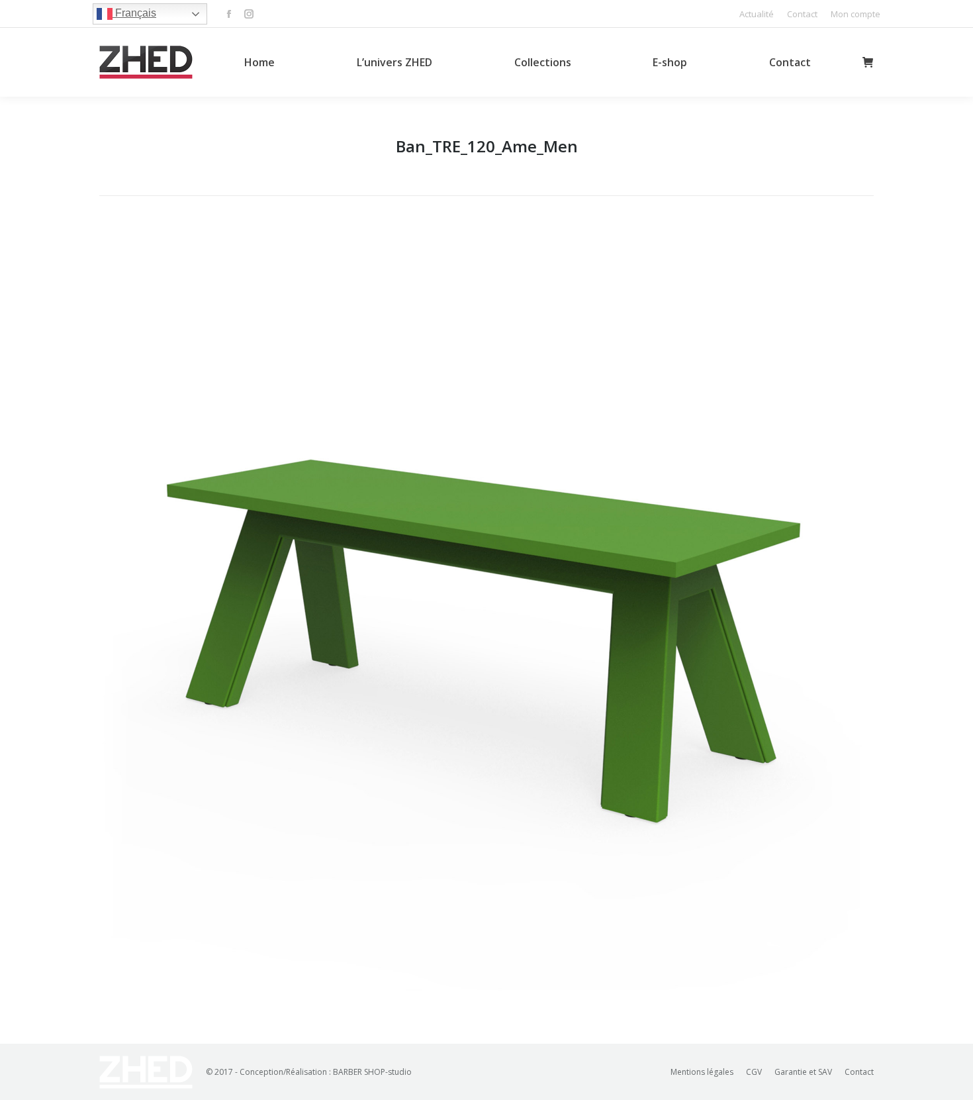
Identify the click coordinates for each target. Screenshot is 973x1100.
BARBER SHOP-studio (372, 1071)
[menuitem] (756, 14)
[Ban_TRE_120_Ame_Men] (486, 616)
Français (134, 13)
